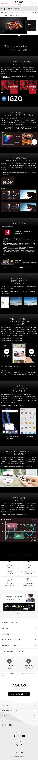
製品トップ (13, 555)
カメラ (25, 12)
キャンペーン (7, 715)
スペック (12, 15)
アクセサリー (18, 15)
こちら (23, 466)
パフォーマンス (19, 12)
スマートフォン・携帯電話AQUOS (9, 673)
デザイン (6, 15)
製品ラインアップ (22, 673)
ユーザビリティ (32, 12)
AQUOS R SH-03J (32, 673)
